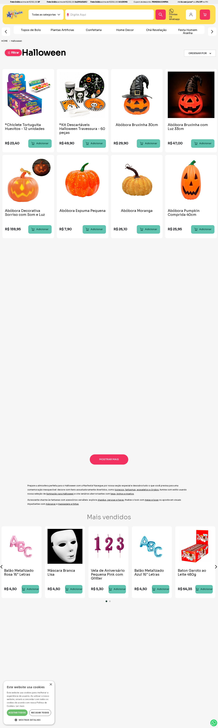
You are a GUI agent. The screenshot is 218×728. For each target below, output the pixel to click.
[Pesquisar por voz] (68, 16)
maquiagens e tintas (68, 504)
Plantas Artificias (62, 30)
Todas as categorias (44, 14)
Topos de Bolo (31, 30)
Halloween (16, 41)
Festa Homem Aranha (187, 31)
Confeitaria (94, 30)
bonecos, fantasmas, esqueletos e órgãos (137, 489)
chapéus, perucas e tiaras (111, 500)
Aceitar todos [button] (17, 712)
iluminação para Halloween (60, 493)
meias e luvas (152, 500)
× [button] (50, 684)
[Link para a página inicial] (4, 41)
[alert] (28, 703)
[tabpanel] (65, 562)
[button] (13, 52)
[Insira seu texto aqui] (14, 18)
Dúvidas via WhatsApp (213, 722)
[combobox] (118, 15)
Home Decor (125, 30)
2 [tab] (110, 602)
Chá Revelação (156, 30)
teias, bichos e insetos (122, 493)
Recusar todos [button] (40, 712)
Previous (6, 31)
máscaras (51, 504)
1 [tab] (107, 602)
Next (212, 31)
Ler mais (20, 706)
